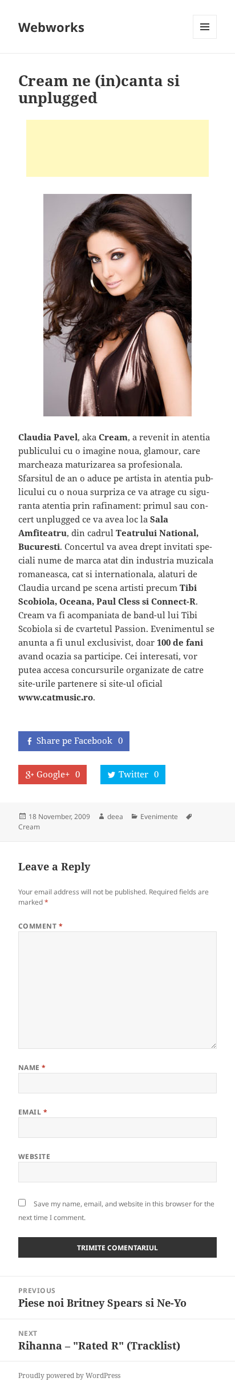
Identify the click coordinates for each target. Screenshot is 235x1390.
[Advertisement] (117, 148)
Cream (29, 827)
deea (115, 816)
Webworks (51, 26)
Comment (40, 926)
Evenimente (159, 816)
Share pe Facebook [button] (80, 740)
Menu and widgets (205, 38)
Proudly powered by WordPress (69, 1375)
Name (32, 1067)
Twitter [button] (139, 774)
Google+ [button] (58, 774)
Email (32, 1112)
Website (34, 1156)
